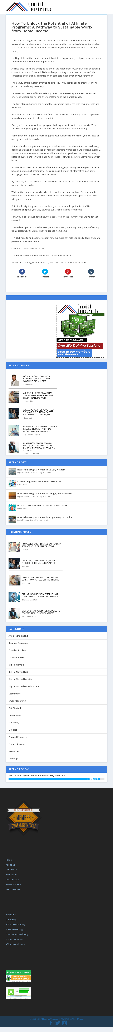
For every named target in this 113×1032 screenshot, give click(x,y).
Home (9, 859)
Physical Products (17, 737)
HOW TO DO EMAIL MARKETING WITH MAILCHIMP (42, 505)
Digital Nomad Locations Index (24, 686)
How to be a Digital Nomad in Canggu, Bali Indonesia (44, 493)
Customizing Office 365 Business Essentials (39, 481)
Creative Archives (17, 650)
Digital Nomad (45, 472)
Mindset (13, 729)
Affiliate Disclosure (15, 944)
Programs (11, 914)
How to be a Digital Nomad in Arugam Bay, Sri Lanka (44, 517)
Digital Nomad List (18, 672)
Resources (14, 751)
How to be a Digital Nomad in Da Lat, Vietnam (41, 469)
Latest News (22, 484)
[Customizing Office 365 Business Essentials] (12, 483)
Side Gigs (13, 758)
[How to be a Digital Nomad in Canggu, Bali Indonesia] (12, 495)
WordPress (77, 1018)
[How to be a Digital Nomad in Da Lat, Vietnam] (12, 471)
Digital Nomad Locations (27, 472)
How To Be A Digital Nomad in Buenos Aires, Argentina (37, 775)
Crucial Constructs (18, 657)
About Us (10, 864)
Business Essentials (18, 643)
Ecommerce (14, 693)
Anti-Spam (11, 874)
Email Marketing (17, 700)
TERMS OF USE (13, 889)
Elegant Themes (50, 1018)
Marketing (14, 722)
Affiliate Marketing (18, 635)
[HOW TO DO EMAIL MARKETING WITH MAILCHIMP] (12, 507)
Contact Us (11, 869)
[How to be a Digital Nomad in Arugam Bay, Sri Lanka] (12, 519)
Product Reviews (17, 744)
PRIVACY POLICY (13, 884)
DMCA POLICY (12, 879)
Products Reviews (14, 939)
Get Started (15, 708)
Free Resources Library (17, 934)
